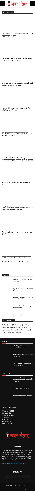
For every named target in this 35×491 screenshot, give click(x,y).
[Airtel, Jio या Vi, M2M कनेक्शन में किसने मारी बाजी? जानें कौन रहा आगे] (6, 299)
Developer (26, 485)
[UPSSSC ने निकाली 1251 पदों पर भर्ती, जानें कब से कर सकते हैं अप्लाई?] (6, 357)
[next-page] (16, 261)
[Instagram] (11, 476)
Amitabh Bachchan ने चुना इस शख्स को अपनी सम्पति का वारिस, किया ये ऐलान (17, 84)
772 (5, 261)
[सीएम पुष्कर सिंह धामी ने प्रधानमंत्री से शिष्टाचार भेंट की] (17, 222)
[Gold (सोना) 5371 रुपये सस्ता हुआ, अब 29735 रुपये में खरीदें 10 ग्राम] (17, 24)
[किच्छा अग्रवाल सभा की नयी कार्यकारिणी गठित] (17, 247)
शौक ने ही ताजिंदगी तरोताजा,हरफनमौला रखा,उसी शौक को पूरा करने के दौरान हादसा (17, 208)
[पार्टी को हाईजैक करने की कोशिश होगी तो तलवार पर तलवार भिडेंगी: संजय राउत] (17, 48)
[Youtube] (28, 476)
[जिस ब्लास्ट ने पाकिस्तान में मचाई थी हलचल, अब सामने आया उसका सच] (6, 308)
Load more (17, 315)
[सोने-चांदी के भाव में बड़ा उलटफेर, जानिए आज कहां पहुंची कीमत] (6, 291)
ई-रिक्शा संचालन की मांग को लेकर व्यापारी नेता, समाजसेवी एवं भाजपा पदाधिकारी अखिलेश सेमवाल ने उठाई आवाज (22, 379)
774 (10, 261)
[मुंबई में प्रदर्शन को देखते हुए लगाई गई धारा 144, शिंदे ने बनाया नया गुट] (17, 123)
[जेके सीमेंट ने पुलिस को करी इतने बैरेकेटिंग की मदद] (17, 172)
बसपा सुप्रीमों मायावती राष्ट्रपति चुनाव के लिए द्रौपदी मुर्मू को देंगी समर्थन (16, 109)
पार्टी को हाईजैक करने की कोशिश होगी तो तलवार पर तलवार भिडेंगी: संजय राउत (17, 60)
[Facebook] (7, 476)
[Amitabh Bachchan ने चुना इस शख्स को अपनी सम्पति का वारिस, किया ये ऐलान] (17, 73)
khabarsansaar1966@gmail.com (17, 463)
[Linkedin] (15, 476)
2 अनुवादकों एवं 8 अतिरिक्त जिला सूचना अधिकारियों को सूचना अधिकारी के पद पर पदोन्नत (17, 159)
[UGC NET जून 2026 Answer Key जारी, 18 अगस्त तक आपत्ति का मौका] (6, 348)
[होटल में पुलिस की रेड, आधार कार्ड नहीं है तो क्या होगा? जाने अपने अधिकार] (6, 282)
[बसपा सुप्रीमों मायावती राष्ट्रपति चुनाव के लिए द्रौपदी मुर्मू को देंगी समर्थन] (17, 98)
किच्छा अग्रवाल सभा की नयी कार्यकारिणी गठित (16, 257)
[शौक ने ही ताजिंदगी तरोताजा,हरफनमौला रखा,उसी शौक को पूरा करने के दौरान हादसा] (17, 197)
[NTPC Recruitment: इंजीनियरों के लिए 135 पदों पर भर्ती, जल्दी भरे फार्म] (6, 366)
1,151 (14, 261)
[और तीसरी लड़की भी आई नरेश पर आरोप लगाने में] (6, 398)
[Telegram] (19, 476)
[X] (23, 476)
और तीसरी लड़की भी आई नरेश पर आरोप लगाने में (22, 395)
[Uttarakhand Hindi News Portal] (17, 3)
